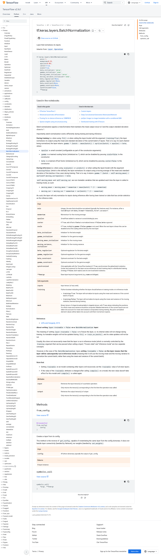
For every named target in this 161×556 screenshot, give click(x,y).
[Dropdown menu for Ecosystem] (65, 2)
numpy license (42, 511)
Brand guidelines (102, 539)
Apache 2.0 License (38, 509)
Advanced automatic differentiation (52, 115)
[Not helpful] (128, 25)
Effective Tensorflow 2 (47, 111)
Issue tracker (101, 528)
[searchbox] (15, 21)
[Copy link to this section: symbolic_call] (54, 472)
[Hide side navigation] (26, 552)
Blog (33, 528)
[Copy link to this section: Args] (43, 204)
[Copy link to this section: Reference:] (47, 318)
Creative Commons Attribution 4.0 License (91, 506)
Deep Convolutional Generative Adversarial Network (99, 115)
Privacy (41, 551)
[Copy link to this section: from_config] (51, 410)
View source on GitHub (49, 38)
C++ (24, 14)
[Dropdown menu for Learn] (40, 2)
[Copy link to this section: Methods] (49, 405)
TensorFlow (40, 25)
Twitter (34, 539)
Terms (34, 551)
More (88, 3)
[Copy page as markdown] (100, 31)
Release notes (101, 532)
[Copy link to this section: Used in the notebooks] (61, 101)
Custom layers (86, 111)
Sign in (155, 3)
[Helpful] (125, 25)
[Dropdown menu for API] (50, 2)
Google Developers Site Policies (67, 509)
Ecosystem (59, 3)
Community (74, 3)
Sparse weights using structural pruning (53, 122)
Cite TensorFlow (102, 542)
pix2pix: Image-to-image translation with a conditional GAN (101, 118)
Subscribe (134, 551)
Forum (34, 532)
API (46, 3)
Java (31, 14)
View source (41, 415)
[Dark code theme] (125, 54)
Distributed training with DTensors (92, 122)
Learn (36, 3)
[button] (14, 28)
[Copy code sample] (128, 54)
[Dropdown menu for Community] (81, 2)
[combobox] (114, 3)
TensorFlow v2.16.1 (12, 9)
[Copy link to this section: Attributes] (46, 379)
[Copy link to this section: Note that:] (46, 362)
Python (16, 14)
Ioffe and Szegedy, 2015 (50, 323)
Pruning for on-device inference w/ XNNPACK (55, 118)
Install (28, 3)
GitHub (147, 3)
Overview (6, 14)
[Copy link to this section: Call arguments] (50, 281)
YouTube (35, 542)
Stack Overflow (102, 535)
